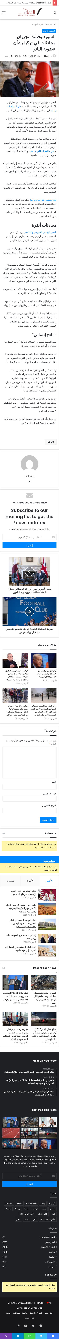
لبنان (26, 1219)
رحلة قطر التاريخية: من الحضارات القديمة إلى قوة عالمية (20, 948)
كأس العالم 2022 (48, 1219)
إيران (43, 1203)
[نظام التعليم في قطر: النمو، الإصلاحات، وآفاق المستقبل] (47, 895)
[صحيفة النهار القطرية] (29, 12)
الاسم (54, 782)
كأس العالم (42, 1214)
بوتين (44, 1208)
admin (49, 56)
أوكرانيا (52, 1203)
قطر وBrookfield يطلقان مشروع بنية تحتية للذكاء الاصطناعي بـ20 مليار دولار (15, 996)
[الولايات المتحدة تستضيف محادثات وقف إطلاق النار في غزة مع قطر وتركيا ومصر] (43, 982)
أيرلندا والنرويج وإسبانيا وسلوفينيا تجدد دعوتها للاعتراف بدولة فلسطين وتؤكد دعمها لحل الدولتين (17, 710)
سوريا (8, 1208)
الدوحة (19, 1203)
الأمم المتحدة (31, 1203)
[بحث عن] (55, 13)
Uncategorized (47, 1237)
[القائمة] (4, 13)
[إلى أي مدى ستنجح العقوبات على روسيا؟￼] (47, 938)
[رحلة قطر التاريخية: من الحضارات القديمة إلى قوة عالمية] (47, 951)
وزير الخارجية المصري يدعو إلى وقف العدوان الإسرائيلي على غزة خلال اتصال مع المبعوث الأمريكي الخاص (43, 710)
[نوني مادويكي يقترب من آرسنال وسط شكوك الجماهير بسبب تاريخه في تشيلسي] (11, 1144)
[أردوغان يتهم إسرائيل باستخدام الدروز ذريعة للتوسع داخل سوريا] (44, 660)
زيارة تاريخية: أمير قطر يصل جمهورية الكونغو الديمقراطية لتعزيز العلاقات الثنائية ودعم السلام (15, 1034)
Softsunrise (36, 1308)
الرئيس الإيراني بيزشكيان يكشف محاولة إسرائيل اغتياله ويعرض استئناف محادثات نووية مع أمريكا (16, 675)
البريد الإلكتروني (49, 793)
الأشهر (49, 880)
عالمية (52, 1257)
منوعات (51, 1266)
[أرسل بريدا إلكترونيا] (45, 56)
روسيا (17, 1208)
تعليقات (10, 880)
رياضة (52, 1252)
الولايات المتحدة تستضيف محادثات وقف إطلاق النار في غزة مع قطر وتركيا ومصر (45, 997)
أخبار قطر (50, 1242)
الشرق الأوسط (37, 24)
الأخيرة (30, 880)
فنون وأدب (50, 1261)
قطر (53, 1214)
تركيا (50, 441)
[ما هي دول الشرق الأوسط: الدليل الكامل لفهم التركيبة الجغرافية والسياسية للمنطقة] (47, 909)
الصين (52, 1208)
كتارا (35, 1219)
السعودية (9, 1203)
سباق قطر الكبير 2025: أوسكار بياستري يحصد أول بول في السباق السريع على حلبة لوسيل (44, 1034)
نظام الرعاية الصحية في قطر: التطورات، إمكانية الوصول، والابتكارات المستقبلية (22, 923)
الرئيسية (50, 24)
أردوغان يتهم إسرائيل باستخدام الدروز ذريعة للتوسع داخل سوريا (46, 673)
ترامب (35, 1208)
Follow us (51, 1274)
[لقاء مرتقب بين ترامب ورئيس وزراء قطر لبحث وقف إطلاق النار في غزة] (29, 1144)
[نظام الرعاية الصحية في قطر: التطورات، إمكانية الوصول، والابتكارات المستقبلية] (47, 924)
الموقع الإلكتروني (49, 805)
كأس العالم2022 (27, 1214)
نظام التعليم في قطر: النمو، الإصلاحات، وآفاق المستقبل (23, 892)
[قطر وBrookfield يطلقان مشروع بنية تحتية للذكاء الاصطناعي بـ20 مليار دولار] (15, 982)
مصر (18, 1219)
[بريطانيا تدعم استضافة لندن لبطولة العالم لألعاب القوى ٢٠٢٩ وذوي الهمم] (11, 1133)
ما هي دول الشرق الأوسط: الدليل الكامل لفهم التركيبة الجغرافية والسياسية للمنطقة (21, 908)
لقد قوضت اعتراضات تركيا (43, 199)
